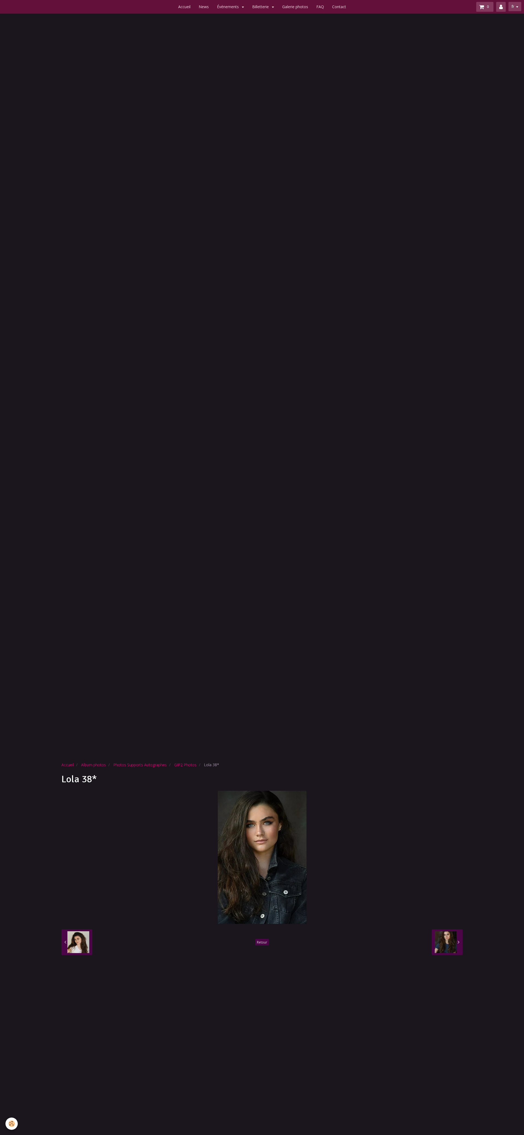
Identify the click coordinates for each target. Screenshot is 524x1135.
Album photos (93, 764)
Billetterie (261, 6)
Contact (339, 6)
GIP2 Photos (185, 764)
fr (512, 6)
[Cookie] (11, 1124)
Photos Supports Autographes (140, 764)
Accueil (184, 6)
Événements (228, 6)
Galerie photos (295, 6)
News (204, 6)
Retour (262, 942)
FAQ (320, 6)
